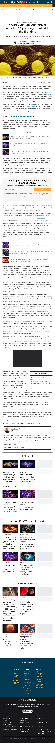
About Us (40, 718)
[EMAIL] (12, 431)
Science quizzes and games (39, 673)
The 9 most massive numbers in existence (41, 383)
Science (28, 6)
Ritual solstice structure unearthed (38, 9)
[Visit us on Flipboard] (24, 2)
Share (6, 82)
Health (22, 6)
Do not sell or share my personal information (44, 731)
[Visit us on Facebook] (14, 2)
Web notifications (26, 727)
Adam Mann (38, 41)
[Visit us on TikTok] (27, 2)
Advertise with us (9, 727)
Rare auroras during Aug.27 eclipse (18, 9)
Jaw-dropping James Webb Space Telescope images (27, 674)
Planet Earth (36, 6)
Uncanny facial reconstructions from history (27, 692)
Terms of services (21, 193)
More (48, 6)
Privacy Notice (45, 193)
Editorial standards (10, 729)
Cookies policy (42, 722)
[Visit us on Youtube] (22, 2)
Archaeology (14, 6)
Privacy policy (25, 722)
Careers (40, 727)
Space (43, 6)
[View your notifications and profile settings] (48, 2)
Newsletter (49, 82)
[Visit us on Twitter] (17, 2)
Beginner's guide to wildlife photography (39, 678)
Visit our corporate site (32, 706)
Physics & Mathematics (22, 22)
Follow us (42, 82)
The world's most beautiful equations (40, 381)
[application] (28, 358)
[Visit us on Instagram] (19, 2)
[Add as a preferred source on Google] (27, 711)
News (32, 43)
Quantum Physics (33, 22)
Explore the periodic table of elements (27, 687)
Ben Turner (22, 41)
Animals (7, 6)
